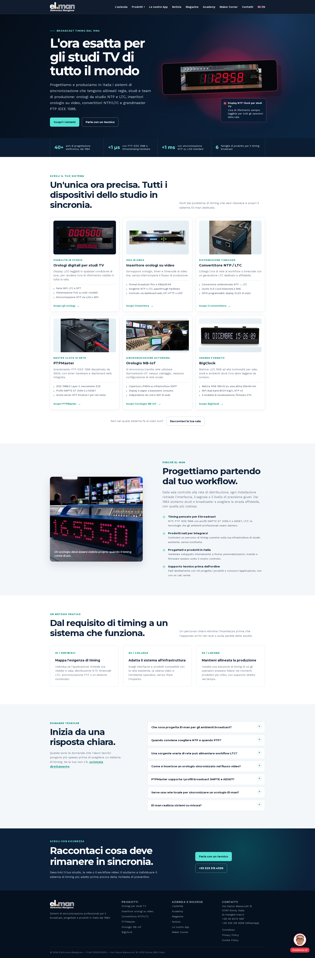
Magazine (192, 7)
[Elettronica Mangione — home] (62, 7)
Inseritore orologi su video (137, 911)
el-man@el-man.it (233, 914)
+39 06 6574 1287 (233, 918)
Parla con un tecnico (100, 122)
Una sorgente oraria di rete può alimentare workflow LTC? (194, 753)
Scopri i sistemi (64, 122)
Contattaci (228, 929)
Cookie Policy (230, 940)
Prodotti (137, 7)
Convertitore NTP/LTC (135, 916)
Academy (209, 7)
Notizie (176, 7)
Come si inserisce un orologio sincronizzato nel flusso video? (196, 766)
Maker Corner (229, 7)
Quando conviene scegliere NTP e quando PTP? (186, 740)
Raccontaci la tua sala (185, 421)
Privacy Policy (230, 935)
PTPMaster (128, 921)
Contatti (247, 7)
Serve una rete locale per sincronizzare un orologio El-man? (195, 792)
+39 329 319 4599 (211, 868)
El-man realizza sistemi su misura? (176, 805)
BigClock (127, 932)
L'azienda (121, 7)
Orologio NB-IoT (132, 927)
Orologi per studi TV (134, 906)
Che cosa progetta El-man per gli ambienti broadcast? (191, 727)
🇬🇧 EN (261, 7)
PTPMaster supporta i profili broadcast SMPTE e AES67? (192, 779)
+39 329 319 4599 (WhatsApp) (240, 922)
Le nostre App (158, 7)
